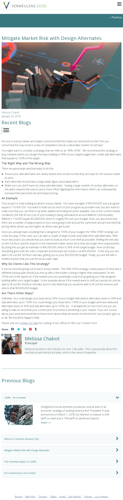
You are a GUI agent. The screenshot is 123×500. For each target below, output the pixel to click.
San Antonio (74, 496)
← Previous (115, 17)
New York (30, 496)
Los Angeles (101, 496)
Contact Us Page (28, 323)
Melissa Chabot (10, 112)
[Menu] (119, 7)
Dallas (53, 496)
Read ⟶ (46, 422)
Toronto (42, 496)
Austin (63, 496)
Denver (89, 496)
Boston (19, 496)
